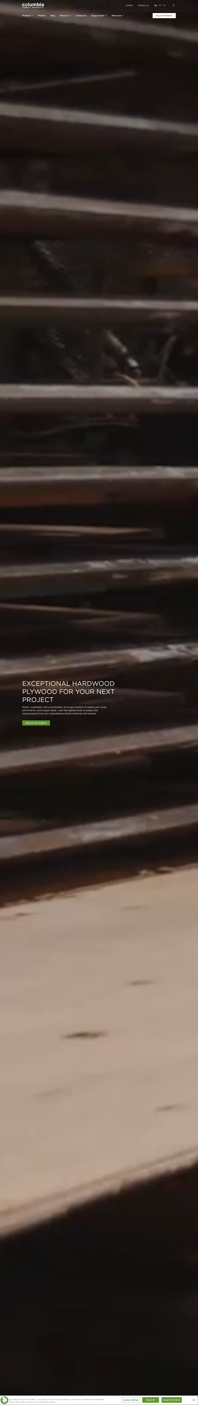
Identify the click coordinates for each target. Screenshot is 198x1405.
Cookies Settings (130, 1400)
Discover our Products (36, 723)
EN (155, 5)
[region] (99, 1400)
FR (160, 5)
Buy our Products (164, 16)
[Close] (194, 1400)
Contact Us (143, 5)
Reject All (150, 1400)
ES (164, 5)
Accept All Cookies (171, 1400)
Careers (129, 5)
